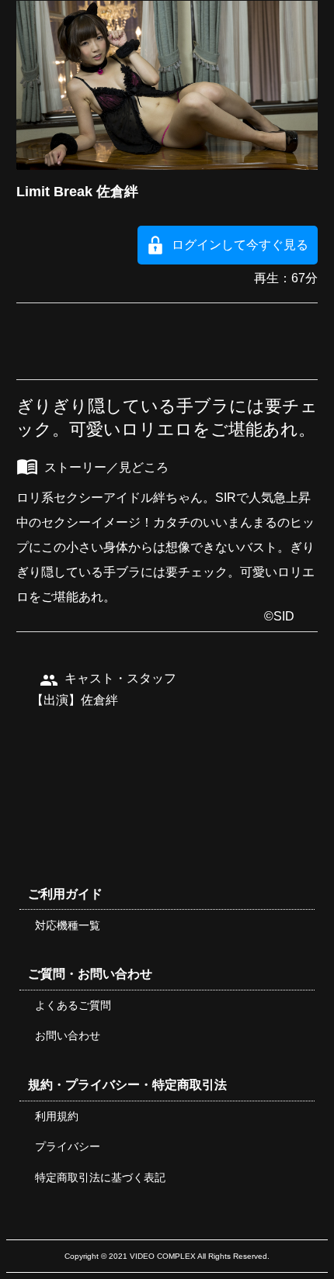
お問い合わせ (67, 1035)
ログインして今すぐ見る (240, 244)
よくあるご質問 (73, 1005)
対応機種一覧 (67, 925)
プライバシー (67, 1146)
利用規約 (56, 1116)
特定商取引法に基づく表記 (100, 1177)
